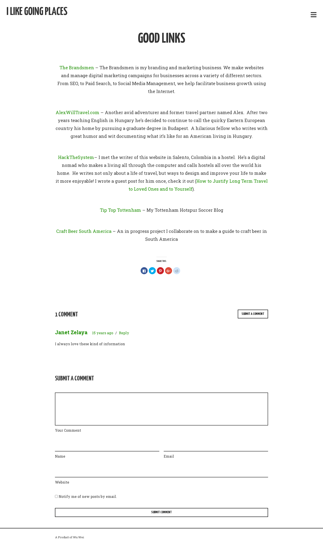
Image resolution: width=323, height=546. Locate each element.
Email (169, 456)
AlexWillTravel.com (77, 112)
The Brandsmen (77, 67)
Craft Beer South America (83, 231)
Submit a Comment (252, 314)
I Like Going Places (37, 12)
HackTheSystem (76, 157)
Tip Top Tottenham (120, 210)
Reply (124, 333)
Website (62, 482)
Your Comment (68, 430)
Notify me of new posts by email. (88, 496)
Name (60, 456)
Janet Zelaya (71, 332)
